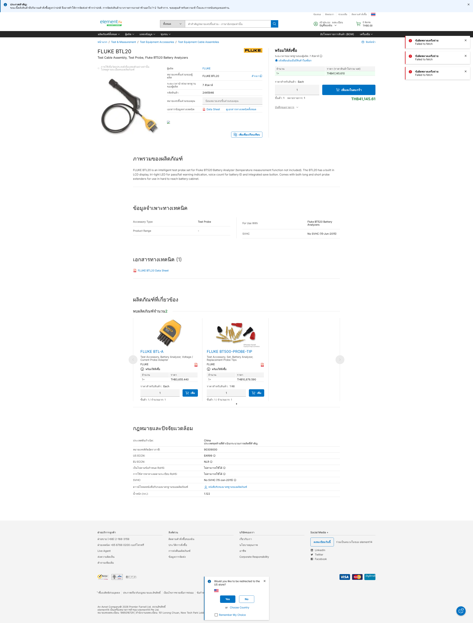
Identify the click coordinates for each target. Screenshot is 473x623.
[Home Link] (111, 24)
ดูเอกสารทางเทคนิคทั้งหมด (241, 109)
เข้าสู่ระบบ (324, 22)
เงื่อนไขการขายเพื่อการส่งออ (179, 592)
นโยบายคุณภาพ (248, 544)
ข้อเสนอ (317, 14)
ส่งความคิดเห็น (106, 556)
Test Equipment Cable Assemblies (198, 41)
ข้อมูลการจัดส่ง (177, 556)
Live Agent (104, 550)
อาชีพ (242, 550)
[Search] (274, 24)
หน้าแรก (102, 41)
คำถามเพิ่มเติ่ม (106, 562)
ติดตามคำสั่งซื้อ (359, 14)
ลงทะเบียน (337, 22)
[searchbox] (228, 24)
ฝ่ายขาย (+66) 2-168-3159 (113, 539)
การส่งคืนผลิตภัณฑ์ (179, 550)
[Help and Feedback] (461, 611)
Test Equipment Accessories (157, 41)
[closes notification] (468, 4)
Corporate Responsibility (254, 556)
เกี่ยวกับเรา (245, 539)
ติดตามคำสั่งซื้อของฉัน (181, 539)
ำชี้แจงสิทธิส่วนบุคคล (109, 592)
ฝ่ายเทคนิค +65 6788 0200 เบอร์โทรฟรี (121, 544)
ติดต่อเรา (329, 14)
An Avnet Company (109, 606)
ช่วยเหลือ (342, 14)
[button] (108, 34)
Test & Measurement (123, 41)
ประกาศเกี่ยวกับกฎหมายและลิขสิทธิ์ (142, 592)
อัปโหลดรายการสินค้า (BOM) (337, 34)
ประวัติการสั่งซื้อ (178, 544)
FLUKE (206, 68)
